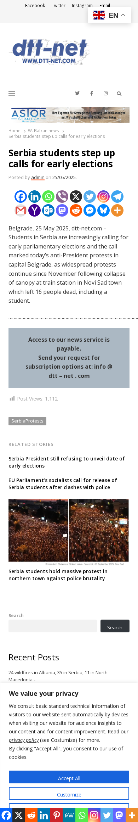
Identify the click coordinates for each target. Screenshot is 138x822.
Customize (69, 794)
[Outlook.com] (48, 210)
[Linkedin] (34, 196)
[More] (117, 210)
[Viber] (62, 196)
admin (38, 177)
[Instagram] (103, 196)
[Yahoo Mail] (34, 210)
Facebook (35, 5)
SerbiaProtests (27, 421)
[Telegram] (117, 196)
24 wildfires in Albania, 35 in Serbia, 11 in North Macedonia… (58, 676)
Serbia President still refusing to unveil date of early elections (66, 462)
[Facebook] (21, 196)
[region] (69, 752)
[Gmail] (21, 210)
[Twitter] (90, 196)
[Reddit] (76, 210)
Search (16, 615)
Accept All (69, 778)
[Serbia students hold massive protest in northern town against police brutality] (68, 503)
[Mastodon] (62, 210)
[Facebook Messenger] (90, 210)
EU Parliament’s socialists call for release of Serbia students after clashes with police (62, 484)
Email (104, 5)
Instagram (82, 5)
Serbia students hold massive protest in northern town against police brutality (58, 575)
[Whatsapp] (48, 196)
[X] (76, 196)
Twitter (58, 5)
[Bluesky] (103, 210)
